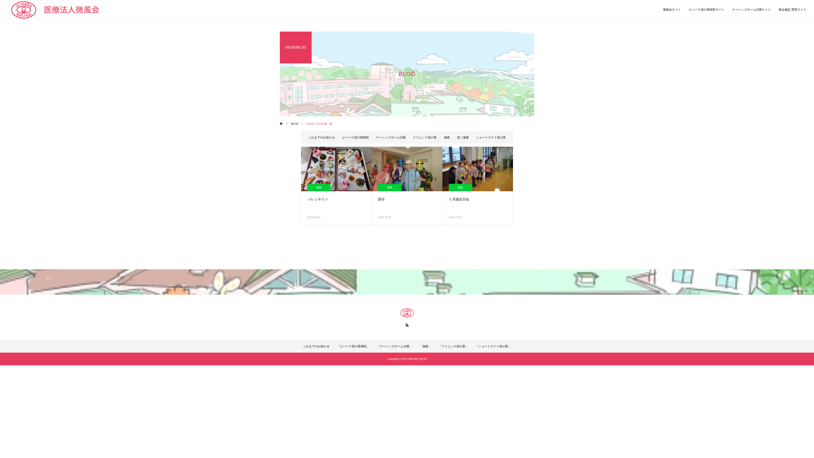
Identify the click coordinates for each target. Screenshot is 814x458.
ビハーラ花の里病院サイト (706, 9)
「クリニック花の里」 (453, 346)
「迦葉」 (319, 187)
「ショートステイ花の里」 (493, 346)
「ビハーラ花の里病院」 (353, 346)
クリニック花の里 (425, 137)
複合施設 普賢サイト (792, 9)
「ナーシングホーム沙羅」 (394, 346)
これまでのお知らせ (321, 137)
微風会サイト (672, 9)
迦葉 (447, 137)
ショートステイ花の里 (491, 137)
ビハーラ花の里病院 (355, 137)
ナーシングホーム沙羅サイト (751, 9)
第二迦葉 (463, 137)
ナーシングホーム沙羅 (391, 137)
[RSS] (407, 325)
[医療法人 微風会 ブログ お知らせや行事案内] (407, 312)
